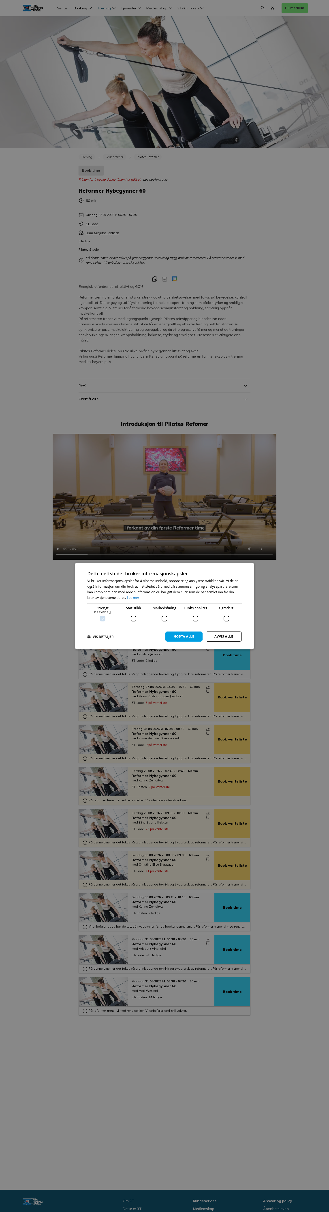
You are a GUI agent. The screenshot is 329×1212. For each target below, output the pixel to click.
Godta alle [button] (184, 636)
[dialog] (164, 606)
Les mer (133, 597)
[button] (100, 636)
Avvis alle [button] (223, 636)
